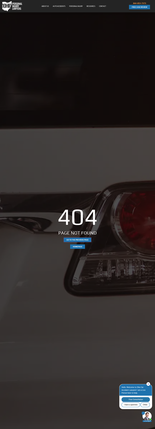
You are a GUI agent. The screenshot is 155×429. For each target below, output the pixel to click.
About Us (45, 6)
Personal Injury (76, 6)
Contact (102, 6)
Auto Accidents (59, 6)
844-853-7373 (139, 3)
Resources (91, 6)
